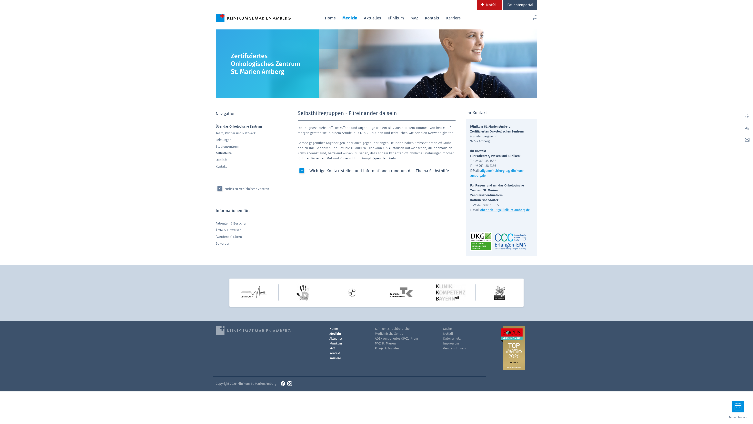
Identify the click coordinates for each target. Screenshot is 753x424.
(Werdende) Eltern (229, 237)
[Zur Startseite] (253, 18)
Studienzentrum (227, 146)
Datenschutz (452, 338)
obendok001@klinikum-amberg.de (505, 210)
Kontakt (432, 18)
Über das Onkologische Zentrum (239, 126)
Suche (447, 329)
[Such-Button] (526, 17)
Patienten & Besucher (231, 223)
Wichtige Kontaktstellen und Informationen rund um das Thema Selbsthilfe (379, 170)
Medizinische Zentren (390, 333)
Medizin (349, 18)
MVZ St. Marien (385, 343)
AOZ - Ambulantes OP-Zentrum (396, 338)
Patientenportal (520, 5)
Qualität (221, 160)
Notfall (492, 5)
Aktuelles (372, 18)
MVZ (414, 18)
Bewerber (222, 243)
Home (330, 18)
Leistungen (223, 140)
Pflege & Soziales (387, 348)
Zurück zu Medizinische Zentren (247, 189)
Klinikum (396, 18)
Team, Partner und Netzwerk (236, 133)
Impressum (451, 343)
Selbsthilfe (224, 153)
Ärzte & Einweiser (228, 230)
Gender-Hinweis (454, 348)
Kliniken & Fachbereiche (392, 329)
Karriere (453, 18)
